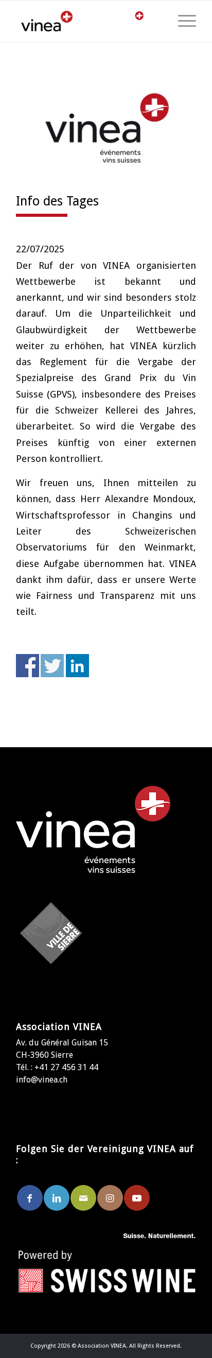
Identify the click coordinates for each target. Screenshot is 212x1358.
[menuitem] (182, 21)
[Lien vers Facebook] (30, 1198)
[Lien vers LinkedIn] (56, 1198)
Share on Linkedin (77, 665)
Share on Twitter (52, 665)
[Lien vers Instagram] (110, 1198)
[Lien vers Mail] (83, 1198)
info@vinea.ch (41, 1080)
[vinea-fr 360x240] (106, 128)
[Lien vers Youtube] (137, 1198)
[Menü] (182, 21)
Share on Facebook (27, 665)
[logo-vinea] (57, 21)
